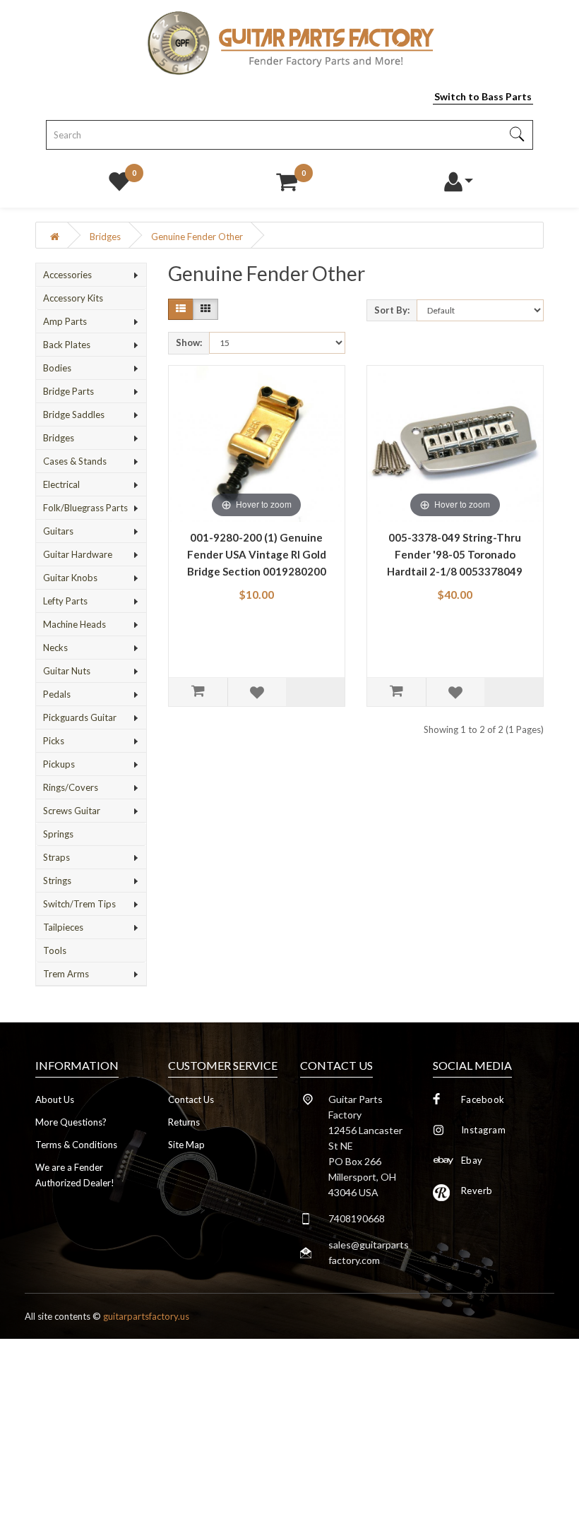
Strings (57, 880)
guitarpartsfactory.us (146, 1316)
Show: (189, 342)
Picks (53, 740)
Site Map (186, 1144)
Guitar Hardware (77, 554)
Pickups (59, 764)
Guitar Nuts (66, 670)
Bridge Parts (68, 391)
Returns (184, 1122)
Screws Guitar (71, 810)
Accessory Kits (73, 298)
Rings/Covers (70, 787)
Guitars (58, 531)
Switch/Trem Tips (79, 903)
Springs (58, 834)
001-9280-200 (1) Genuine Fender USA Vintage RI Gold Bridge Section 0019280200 (256, 554)
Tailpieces (63, 927)
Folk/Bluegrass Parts (85, 507)
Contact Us (191, 1099)
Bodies (57, 368)
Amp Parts (65, 321)
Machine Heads (74, 624)
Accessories (67, 274)
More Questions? (71, 1122)
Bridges (105, 236)
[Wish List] (119, 178)
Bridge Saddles (74, 414)
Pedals (57, 694)
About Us (54, 1099)
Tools (54, 950)
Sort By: (392, 310)
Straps (56, 857)
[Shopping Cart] (286, 178)
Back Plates (66, 344)
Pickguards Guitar (80, 717)
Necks (55, 647)
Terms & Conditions (76, 1144)
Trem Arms (66, 973)
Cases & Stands (75, 461)
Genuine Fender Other (197, 236)
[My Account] (457, 178)
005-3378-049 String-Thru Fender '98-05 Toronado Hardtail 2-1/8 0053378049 (455, 554)
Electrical (61, 484)
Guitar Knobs (70, 577)
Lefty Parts (65, 601)
